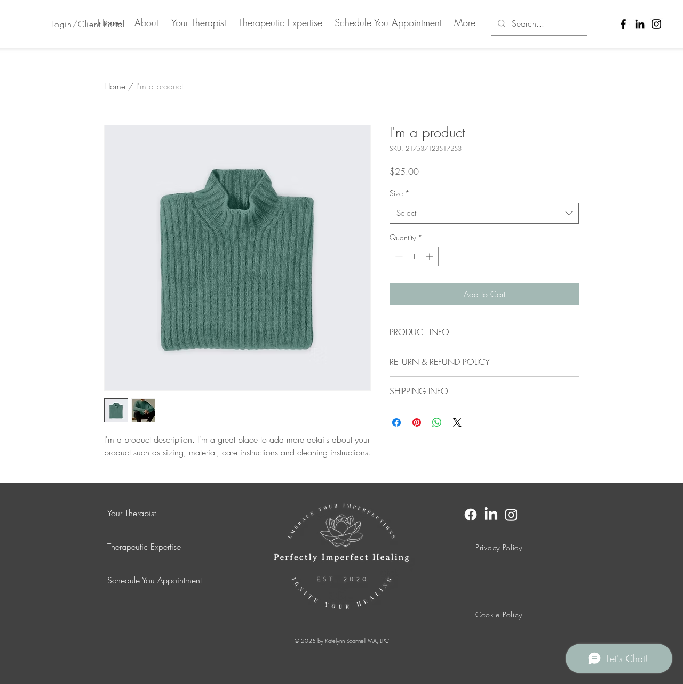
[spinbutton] (414, 256)
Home (114, 86)
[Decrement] (397, 256)
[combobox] (484, 213)
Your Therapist (131, 513)
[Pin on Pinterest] (416, 422)
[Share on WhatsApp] (437, 422)
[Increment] (430, 256)
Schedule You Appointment (154, 580)
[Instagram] (656, 24)
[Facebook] (623, 24)
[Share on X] (457, 422)
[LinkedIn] (639, 24)
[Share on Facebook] (396, 422)
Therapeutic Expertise (144, 546)
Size (400, 193)
